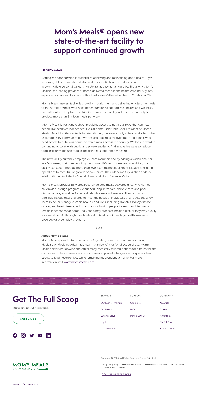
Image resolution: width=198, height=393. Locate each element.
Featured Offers (167, 328)
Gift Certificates (108, 328)
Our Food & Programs (111, 302)
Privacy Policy (113, 365)
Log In (104, 322)
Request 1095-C (109, 367)
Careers (163, 309)
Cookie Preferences (116, 374)
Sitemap (121, 367)
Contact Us (135, 302)
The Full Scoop (167, 322)
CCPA (103, 365)
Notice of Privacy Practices (131, 365)
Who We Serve (108, 315)
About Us (164, 302)
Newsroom (165, 315)
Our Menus (106, 309)
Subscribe (28, 318)
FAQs (132, 309)
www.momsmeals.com (79, 262)
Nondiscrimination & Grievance (155, 365)
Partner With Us (137, 315)
